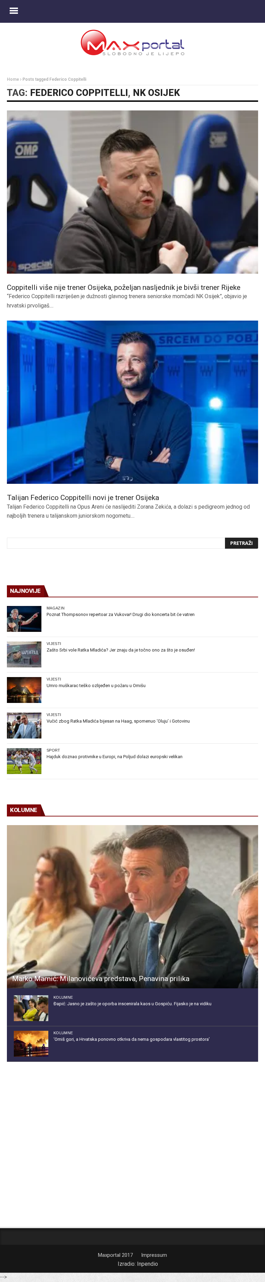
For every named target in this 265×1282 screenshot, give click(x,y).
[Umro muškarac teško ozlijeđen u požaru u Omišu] (24, 690)
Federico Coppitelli (79, 92)
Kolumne (63, 997)
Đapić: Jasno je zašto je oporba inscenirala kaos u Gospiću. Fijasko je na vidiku (132, 1003)
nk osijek (156, 92)
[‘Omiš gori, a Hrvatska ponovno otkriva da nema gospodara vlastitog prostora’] (31, 1044)
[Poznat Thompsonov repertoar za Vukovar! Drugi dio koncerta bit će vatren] (24, 619)
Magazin (56, 608)
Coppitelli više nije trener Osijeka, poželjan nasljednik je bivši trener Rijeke (124, 287)
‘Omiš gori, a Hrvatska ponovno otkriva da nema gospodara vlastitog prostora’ (131, 1039)
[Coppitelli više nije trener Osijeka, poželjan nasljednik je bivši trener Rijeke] (132, 192)
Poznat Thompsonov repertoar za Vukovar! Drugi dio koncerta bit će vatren (121, 614)
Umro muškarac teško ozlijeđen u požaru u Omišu (96, 685)
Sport (53, 750)
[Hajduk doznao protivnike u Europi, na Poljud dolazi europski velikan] (24, 761)
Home (13, 79)
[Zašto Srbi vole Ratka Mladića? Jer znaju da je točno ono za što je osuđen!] (24, 654)
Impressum (154, 1255)
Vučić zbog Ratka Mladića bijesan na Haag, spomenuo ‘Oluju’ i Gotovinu (118, 721)
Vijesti (54, 644)
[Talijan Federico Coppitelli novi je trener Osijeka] (132, 402)
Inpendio (147, 1264)
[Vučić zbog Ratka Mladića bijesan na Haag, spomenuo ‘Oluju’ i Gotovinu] (24, 725)
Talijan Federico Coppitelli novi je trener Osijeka (83, 497)
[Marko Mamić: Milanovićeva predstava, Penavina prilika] (132, 906)
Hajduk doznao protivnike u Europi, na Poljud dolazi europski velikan (115, 756)
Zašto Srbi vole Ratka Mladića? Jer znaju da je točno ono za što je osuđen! (121, 650)
